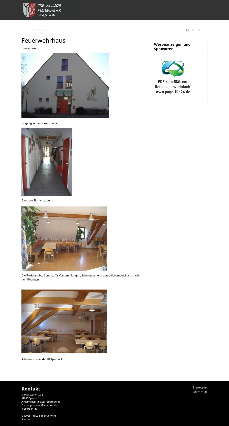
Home (24, 30)
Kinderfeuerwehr (81, 30)
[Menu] (205, 30)
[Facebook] (187, 30)
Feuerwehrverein (109, 30)
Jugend (59, 30)
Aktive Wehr (39, 30)
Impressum (200, 387)
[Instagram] (193, 30)
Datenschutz (199, 392)
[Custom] (199, 30)
